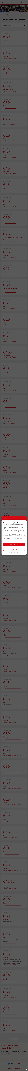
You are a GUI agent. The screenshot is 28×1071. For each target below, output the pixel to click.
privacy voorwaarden (8, 531)
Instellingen (14, 549)
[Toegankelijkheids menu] (26, 1069)
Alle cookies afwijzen (14, 552)
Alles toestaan (14, 544)
